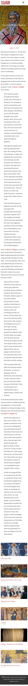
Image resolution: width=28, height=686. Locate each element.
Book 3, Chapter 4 (12, 249)
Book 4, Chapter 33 (10, 413)
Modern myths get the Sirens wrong (11, 580)
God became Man (6, 558)
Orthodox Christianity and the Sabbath (12, 644)
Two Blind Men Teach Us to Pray (10, 665)
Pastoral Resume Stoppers (8, 601)
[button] (23, 2)
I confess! (3, 622)
